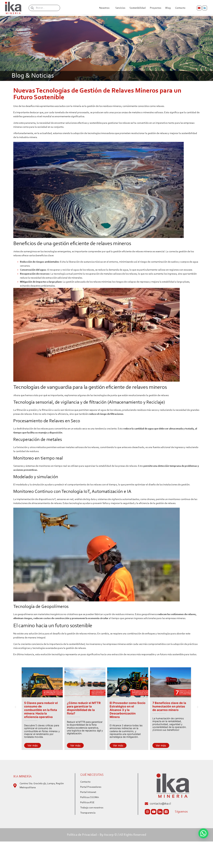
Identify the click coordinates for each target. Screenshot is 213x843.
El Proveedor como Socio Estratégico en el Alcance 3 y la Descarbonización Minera (85, 710)
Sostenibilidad (137, 8)
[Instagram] (147, 811)
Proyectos (155, 8)
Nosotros (104, 8)
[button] (15, 707)
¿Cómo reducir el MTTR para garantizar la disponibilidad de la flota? (41, 708)
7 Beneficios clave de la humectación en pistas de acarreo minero (127, 706)
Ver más (33, 745)
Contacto (180, 8)
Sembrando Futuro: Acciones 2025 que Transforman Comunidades (167, 708)
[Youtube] (199, 8)
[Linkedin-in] (204, 8)
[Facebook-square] (166, 811)
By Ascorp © (108, 835)
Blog (168, 8)
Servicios (120, 8)
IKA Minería (22, 776)
